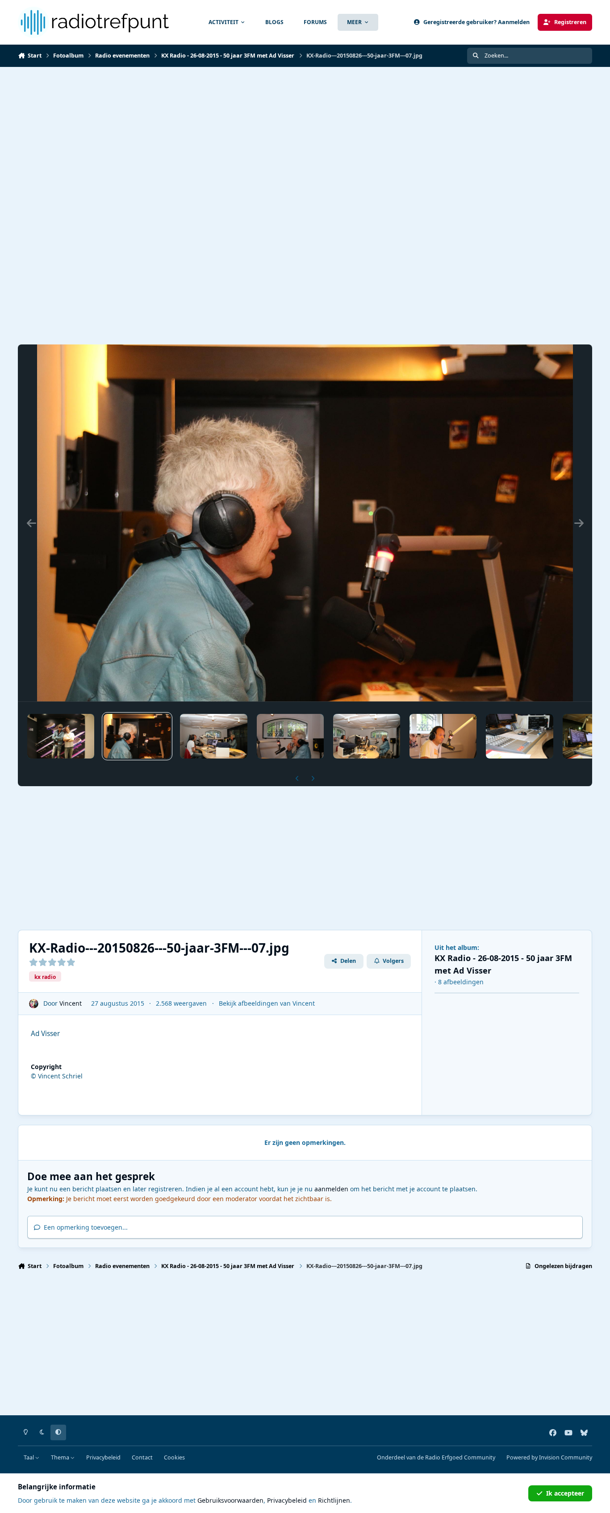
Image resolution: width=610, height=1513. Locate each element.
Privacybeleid (103, 1457)
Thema (61, 1457)
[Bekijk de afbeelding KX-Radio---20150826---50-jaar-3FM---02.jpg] (519, 736)
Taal (29, 1457)
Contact (142, 1457)
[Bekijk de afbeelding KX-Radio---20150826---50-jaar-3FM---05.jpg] (290, 736)
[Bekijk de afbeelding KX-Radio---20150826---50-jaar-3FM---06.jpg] (213, 736)
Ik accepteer (565, 1493)
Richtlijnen (334, 1500)
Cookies (174, 1457)
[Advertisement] (305, 133)
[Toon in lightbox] (305, 522)
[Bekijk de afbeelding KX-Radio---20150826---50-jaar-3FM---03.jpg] (442, 736)
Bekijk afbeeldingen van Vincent (267, 1003)
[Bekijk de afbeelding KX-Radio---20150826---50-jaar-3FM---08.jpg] (60, 736)
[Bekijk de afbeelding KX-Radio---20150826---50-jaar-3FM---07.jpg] (137, 736)
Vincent (70, 1003)
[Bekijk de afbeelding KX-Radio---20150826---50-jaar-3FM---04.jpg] (366, 736)
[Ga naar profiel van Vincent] (33, 1003)
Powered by (549, 1457)
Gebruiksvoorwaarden (230, 1500)
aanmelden (331, 1189)
